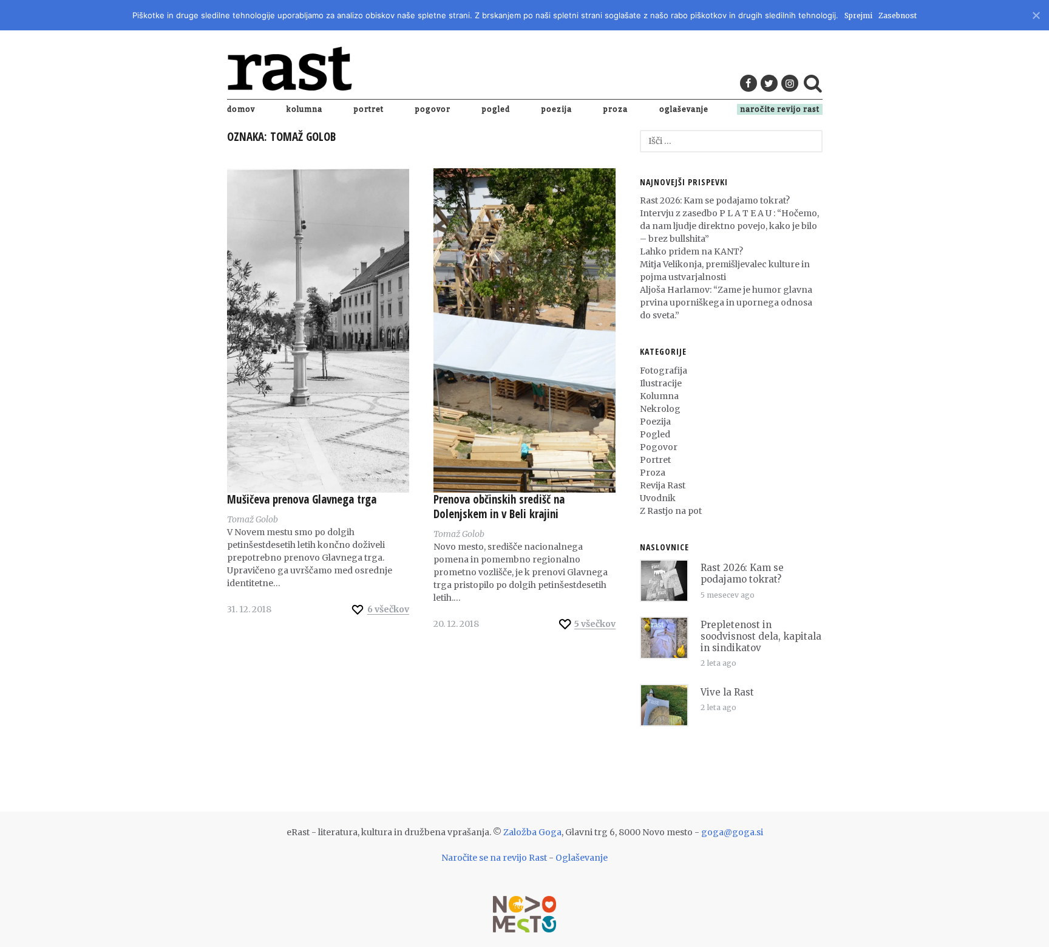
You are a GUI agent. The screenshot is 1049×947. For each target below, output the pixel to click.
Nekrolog (660, 408)
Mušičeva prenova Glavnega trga (301, 499)
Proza (615, 109)
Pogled (496, 109)
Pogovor (432, 109)
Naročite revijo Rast (780, 109)
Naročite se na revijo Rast (494, 857)
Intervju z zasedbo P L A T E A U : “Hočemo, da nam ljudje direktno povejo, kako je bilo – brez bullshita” (729, 226)
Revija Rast (662, 485)
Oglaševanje (683, 109)
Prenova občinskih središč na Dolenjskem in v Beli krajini (499, 506)
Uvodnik (658, 498)
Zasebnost (897, 15)
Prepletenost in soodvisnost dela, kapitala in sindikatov (761, 636)
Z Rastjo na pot (671, 510)
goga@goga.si (732, 832)
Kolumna (304, 109)
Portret (369, 109)
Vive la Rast (727, 692)
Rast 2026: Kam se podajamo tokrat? (715, 200)
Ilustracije (661, 383)
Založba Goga (532, 832)
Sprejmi (858, 15)
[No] (1035, 13)
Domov (241, 109)
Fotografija (663, 370)
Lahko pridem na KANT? (691, 251)
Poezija (556, 109)
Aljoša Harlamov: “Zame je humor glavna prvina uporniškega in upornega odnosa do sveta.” (726, 302)
